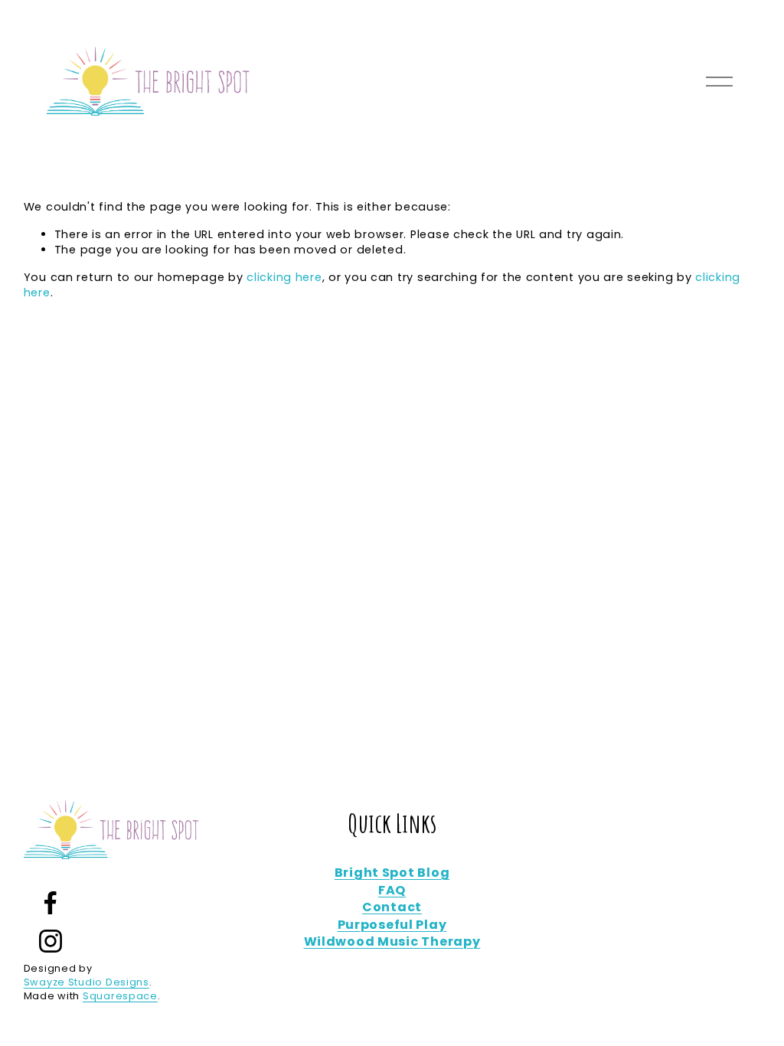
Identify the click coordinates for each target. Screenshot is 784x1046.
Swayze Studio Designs (86, 982)
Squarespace (120, 995)
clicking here (284, 277)
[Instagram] (50, 941)
